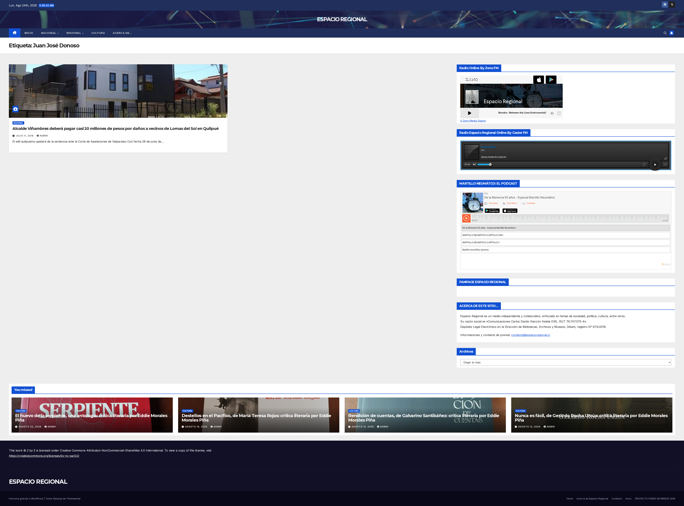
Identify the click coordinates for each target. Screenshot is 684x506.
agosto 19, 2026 (196, 426)
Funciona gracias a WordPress (26, 498)
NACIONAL (49, 33)
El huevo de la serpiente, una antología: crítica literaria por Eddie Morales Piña (91, 418)
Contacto (617, 498)
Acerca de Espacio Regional (592, 498)
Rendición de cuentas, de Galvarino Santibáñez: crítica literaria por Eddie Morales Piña (423, 418)
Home (570, 498)
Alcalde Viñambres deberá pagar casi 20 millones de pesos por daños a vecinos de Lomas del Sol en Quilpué (115, 128)
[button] (665, 33)
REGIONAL (74, 33)
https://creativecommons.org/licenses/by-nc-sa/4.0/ (44, 456)
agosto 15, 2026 (363, 426)
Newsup (57, 498)
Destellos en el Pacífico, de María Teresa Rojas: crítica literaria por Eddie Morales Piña (256, 418)
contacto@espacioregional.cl (530, 335)
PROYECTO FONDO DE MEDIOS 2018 (655, 498)
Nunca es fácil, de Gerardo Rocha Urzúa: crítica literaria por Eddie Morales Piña (591, 418)
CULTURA (98, 33)
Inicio (28, 33)
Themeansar (73, 498)
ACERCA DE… (122, 33)
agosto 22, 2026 (30, 426)
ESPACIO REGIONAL (342, 19)
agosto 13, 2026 (529, 426)
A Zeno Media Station (473, 121)
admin (44, 135)
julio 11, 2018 (25, 135)
